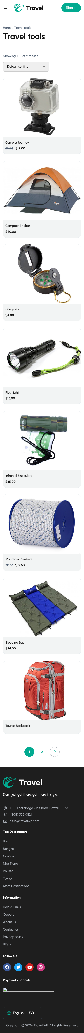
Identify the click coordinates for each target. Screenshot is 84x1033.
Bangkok (9, 849)
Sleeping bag (15, 642)
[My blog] (29, 7)
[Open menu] (6, 8)
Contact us (11, 929)
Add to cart (42, 108)
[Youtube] (29, 967)
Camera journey (17, 142)
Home (7, 28)
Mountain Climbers (18, 559)
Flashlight (12, 392)
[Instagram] (41, 967)
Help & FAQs (12, 907)
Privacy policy (13, 937)
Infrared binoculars (18, 476)
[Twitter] (18, 967)
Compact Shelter (17, 226)
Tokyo (7, 878)
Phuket (8, 871)
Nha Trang (10, 863)
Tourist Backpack (17, 726)
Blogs (7, 944)
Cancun (8, 856)
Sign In (71, 7)
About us (9, 922)
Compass (12, 309)
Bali (5, 841)
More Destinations (16, 886)
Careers (8, 914)
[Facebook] (7, 967)
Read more (42, 690)
